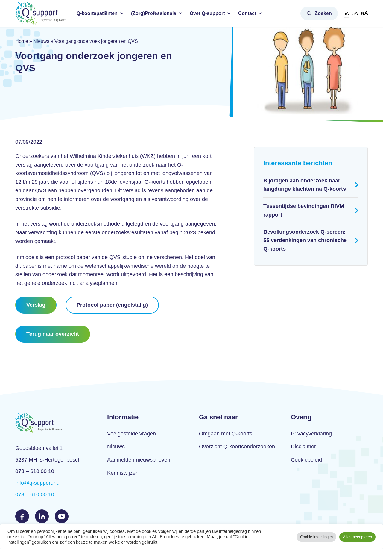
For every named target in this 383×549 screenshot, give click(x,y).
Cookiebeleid (306, 460)
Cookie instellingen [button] (316, 537)
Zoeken (323, 13)
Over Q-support (207, 13)
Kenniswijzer (122, 473)
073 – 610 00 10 (34, 494)
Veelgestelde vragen (131, 434)
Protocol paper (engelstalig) (112, 305)
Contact (247, 13)
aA (346, 13)
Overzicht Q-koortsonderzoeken (237, 447)
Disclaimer (303, 447)
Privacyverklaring (311, 434)
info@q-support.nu (37, 483)
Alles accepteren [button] (357, 537)
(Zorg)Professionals (153, 13)
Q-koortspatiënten (97, 13)
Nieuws (41, 41)
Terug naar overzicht (52, 334)
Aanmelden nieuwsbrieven (138, 460)
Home (21, 41)
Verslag (35, 305)
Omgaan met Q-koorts (225, 434)
